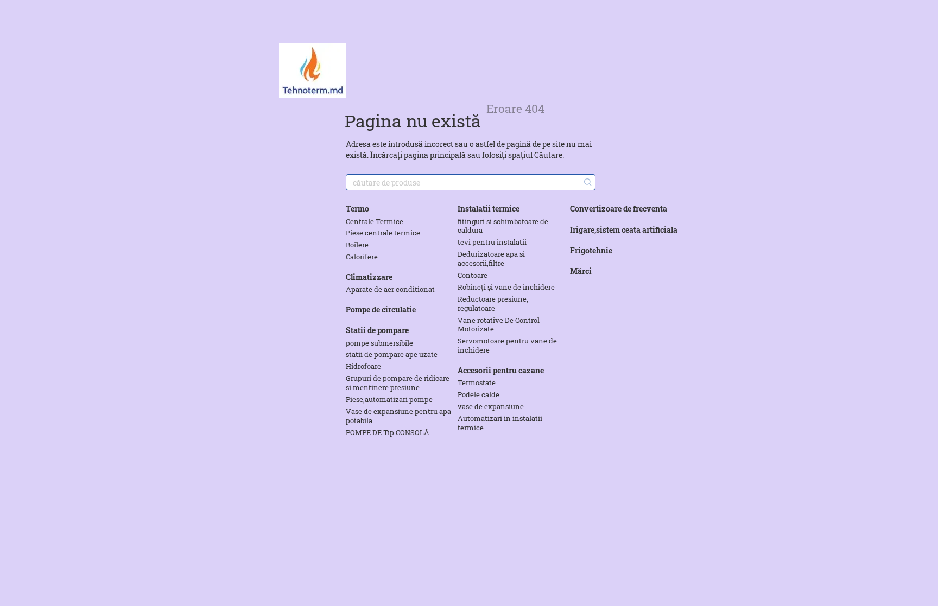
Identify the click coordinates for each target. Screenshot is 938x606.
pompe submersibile (379, 343)
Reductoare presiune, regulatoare (493, 303)
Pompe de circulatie (381, 309)
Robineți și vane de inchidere (506, 287)
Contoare (472, 275)
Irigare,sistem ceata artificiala (623, 230)
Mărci (581, 271)
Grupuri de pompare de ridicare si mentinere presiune (397, 382)
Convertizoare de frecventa (618, 208)
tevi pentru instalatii (492, 242)
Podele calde (478, 394)
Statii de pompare (377, 330)
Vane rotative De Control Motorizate (499, 324)
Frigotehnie (591, 250)
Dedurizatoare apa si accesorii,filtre (491, 258)
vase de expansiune (491, 406)
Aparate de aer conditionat (390, 289)
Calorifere (362, 256)
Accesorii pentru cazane (501, 370)
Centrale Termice (374, 221)
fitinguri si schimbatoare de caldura (503, 225)
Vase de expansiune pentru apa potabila (398, 415)
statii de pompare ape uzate (392, 354)
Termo (357, 208)
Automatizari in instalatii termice (500, 422)
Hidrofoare (363, 366)
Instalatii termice (488, 208)
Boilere (357, 245)
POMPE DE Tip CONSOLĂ (387, 432)
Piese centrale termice (383, 233)
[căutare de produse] (586, 182)
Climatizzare (369, 277)
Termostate (477, 382)
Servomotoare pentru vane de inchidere (507, 345)
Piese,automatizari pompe (389, 399)
